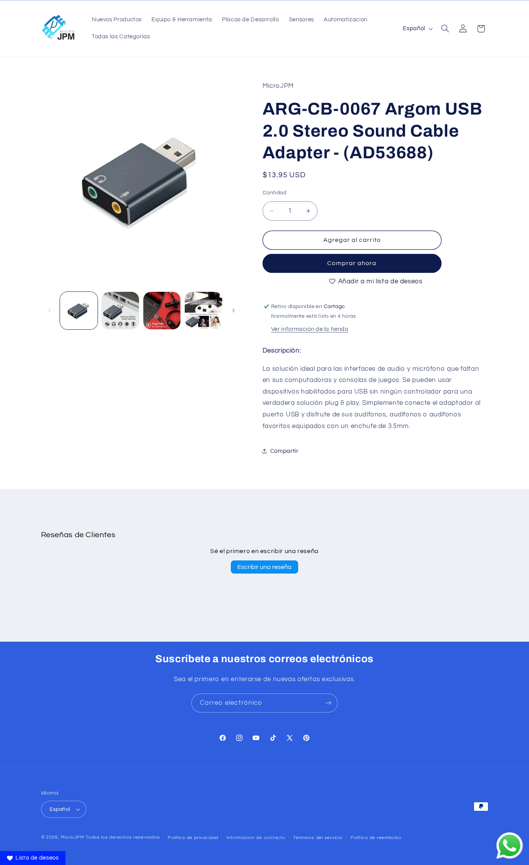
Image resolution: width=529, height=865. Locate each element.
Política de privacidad (193, 838)
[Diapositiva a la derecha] (233, 310)
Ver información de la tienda (310, 329)
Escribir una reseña (264, 567)
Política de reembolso (375, 838)
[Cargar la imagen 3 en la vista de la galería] (162, 310)
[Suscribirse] (328, 703)
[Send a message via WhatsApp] (509, 845)
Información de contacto (256, 838)
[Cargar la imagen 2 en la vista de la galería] (120, 310)
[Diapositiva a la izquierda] (49, 310)
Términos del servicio (317, 838)
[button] (445, 29)
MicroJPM (72, 837)
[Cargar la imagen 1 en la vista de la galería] (79, 310)
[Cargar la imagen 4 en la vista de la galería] (203, 310)
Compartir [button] (284, 451)
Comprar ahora (351, 263)
